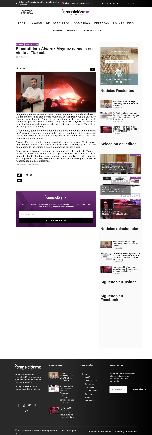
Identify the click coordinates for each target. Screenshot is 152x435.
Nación (36, 23)
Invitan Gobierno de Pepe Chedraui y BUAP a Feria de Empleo (125, 103)
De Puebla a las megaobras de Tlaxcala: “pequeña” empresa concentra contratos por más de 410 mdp (126, 116)
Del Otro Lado (57, 23)
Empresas (101, 23)
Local (22, 23)
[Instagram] (106, 3)
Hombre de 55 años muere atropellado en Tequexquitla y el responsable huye (126, 129)
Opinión (56, 30)
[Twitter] (110, 3)
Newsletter (92, 30)
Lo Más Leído (123, 23)
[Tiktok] (118, 3)
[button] (19, 180)
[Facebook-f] (103, 3)
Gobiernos (82, 23)
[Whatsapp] (114, 3)
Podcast (73, 30)
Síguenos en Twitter (118, 282)
